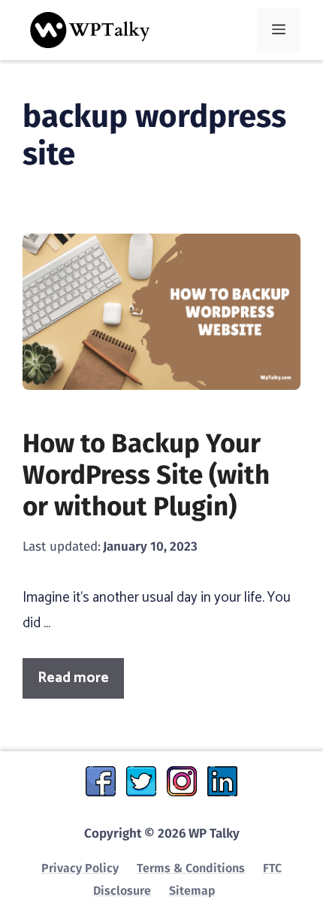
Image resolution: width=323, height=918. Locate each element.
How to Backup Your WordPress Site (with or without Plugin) (146, 474)
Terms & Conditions (191, 868)
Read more (73, 678)
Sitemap (192, 890)
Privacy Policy (80, 868)
